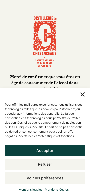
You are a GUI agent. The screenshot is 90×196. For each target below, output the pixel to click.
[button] (82, 94)
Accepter (45, 150)
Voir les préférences (45, 178)
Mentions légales (30, 189)
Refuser (45, 164)
